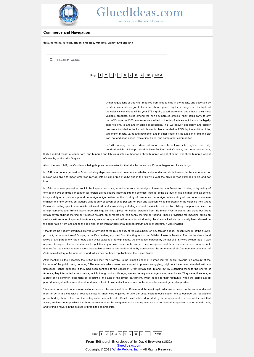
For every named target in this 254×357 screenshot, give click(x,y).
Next (158, 75)
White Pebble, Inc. (125, 349)
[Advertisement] (111, 88)
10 (148, 75)
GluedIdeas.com (129, 345)
